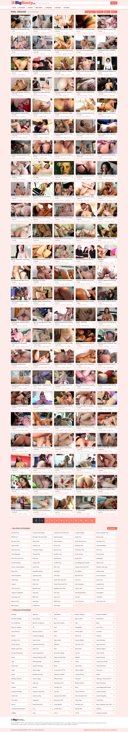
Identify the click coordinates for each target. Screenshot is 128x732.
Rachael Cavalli (25, 54)
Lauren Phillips (102, 33)
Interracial (67, 200)
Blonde (41, 116)
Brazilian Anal (58, 554)
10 (86, 520)
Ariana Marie (80, 200)
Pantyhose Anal (79, 550)
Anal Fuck (78, 580)
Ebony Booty (105, 618)
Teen (90, 74)
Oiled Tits (42, 614)
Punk (63, 627)
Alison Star (58, 367)
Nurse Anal (36, 541)
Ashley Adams (16, 116)
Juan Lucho (102, 54)
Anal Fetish (57, 571)
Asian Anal (99, 580)
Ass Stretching (20, 623)
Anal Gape (57, 575)
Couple (36, 242)
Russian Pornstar (42, 631)
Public (25, 514)
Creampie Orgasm (38, 550)
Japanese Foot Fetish (63, 696)
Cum (39, 451)
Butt (111, 74)
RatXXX (100, 52)
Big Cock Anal (15, 541)
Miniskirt (21, 304)
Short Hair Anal (15, 550)
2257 (108, 730)
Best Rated (39, 7)
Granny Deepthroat (42, 653)
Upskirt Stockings (42, 666)
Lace (42, 708)
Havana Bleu (88, 472)
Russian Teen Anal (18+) (82, 567)
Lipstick (20, 687)
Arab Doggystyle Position (105, 687)
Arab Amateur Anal (80, 541)
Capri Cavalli (24, 493)
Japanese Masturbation (20, 708)
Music (63, 666)
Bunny (20, 657)
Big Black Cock (20, 33)
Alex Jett (14, 242)
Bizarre (20, 636)
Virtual (84, 713)
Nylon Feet (42, 648)
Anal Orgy (35, 601)
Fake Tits (36, 284)
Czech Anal (57, 545)
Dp (108, 242)
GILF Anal (56, 592)
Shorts (100, 95)
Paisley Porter (59, 33)
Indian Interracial (105, 666)
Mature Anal (99, 562)
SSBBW (20, 713)
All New (30, 7)
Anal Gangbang (15, 554)
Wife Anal (35, 584)
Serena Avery (15, 179)
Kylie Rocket (59, 493)
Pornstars (58, 7)
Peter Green (80, 472)
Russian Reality (84, 640)
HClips (78, 31)
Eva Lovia (79, 158)
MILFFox (14, 198)
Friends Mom (84, 631)
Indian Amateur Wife (63, 657)
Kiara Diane (58, 54)
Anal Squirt (57, 605)
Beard (63, 631)
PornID (100, 31)
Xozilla (36, 31)
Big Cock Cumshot (63, 623)
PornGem (57, 135)
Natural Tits (90, 242)
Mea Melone (110, 367)
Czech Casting (42, 696)
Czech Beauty (63, 704)
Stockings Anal (15, 597)
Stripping (66, 33)
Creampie (90, 33)
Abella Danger (102, 430)
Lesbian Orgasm (80, 532)
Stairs (20, 670)
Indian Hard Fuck (42, 704)
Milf (27, 33)
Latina (105, 158)
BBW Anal (35, 597)
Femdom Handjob (20, 618)
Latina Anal (36, 567)
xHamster (58, 94)
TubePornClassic (60, 407)
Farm (63, 618)
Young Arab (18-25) (63, 670)
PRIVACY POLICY (96, 730)
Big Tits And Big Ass (42, 623)
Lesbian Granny (84, 674)
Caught (88, 514)
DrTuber (36, 177)
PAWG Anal (57, 601)
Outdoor (86, 95)
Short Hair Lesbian (63, 653)
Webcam (36, 54)
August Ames (102, 325)
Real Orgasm (15, 605)
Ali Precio (101, 451)
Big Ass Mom (84, 618)
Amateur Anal (36, 588)
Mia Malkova (80, 346)
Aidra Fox (79, 263)
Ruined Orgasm (58, 537)
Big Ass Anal (67, 137)
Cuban (63, 713)
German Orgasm (16, 562)
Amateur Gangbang (42, 636)
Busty (64, 367)
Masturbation (20, 95)
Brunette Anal (79, 575)
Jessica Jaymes (47, 472)
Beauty (85, 74)
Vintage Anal (36, 554)
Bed (46, 158)
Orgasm (101, 74)
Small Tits (79, 95)
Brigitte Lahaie (59, 179)
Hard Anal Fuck (100, 601)
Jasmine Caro (80, 388)
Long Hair (42, 54)
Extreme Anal (79, 554)
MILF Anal (57, 567)
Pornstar (67, 284)
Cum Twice (105, 627)
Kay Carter (80, 54)
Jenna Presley (59, 137)
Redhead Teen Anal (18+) (40, 537)
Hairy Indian (63, 640)
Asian (41, 137)
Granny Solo (84, 708)
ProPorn (57, 240)
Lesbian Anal (57, 562)
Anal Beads (99, 558)
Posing (45, 95)
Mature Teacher (84, 683)
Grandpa (105, 636)
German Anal (15, 545)
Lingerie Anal (100, 584)
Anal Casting (100, 554)
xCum (35, 156)
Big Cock (14, 221)
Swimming (63, 661)
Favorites (66, 7)
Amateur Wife (43, 367)
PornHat (57, 31)
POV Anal (35, 558)
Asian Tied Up (105, 653)
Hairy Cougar (42, 670)
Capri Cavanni (16, 493)
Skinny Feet (20, 666)
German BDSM (84, 670)
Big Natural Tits (59, 263)
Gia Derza (79, 367)
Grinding (105, 708)
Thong (78, 116)
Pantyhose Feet (63, 700)
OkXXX (13, 52)
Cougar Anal (36, 562)
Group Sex (15, 304)
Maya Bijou (101, 179)
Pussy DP (84, 678)
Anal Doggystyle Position (82, 562)
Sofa (90, 95)
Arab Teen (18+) (105, 644)
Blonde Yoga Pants (20, 648)
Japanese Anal (37, 575)
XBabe (78, 94)
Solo (47, 179)
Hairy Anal (57, 597)
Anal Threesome (101, 575)
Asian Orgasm (58, 541)
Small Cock (20, 696)
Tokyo (84, 661)
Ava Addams (102, 200)
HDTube (14, 114)
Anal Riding (78, 571)
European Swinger (20, 691)
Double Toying (20, 644)
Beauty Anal (99, 537)
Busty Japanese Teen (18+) (105, 704)
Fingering (43, 33)
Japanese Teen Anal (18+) (61, 532)
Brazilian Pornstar (42, 674)
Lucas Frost (87, 137)
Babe (60, 95)
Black (105, 623)
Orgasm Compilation (17, 592)
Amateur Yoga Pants (42, 691)
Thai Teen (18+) (84, 644)
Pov (17, 472)
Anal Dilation (99, 592)
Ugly (20, 661)
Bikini (13, 95)
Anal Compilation (16, 575)
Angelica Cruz (109, 284)
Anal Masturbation (80, 592)
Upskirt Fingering (105, 696)
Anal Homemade (101, 545)
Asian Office (84, 666)
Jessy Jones (110, 430)
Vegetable (42, 700)
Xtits (13, 31)
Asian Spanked (42, 661)
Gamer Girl (84, 636)
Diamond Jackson (38, 409)
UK (42, 627)
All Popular (22, 7)
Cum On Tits (27, 200)
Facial (112, 242)
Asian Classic (42, 640)
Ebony (85, 304)
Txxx (78, 324)
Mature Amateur (84, 614)
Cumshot (42, 284)
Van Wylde (86, 158)
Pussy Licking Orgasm (17, 567)
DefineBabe (15, 386)
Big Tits (112, 54)
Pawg (13, 33)
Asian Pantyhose (105, 683)
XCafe (78, 73)
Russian (57, 74)
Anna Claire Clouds (89, 54)
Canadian (105, 631)
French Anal (99, 588)
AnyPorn (36, 52)
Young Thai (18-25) (105, 661)
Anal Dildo (99, 597)
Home (14, 7)
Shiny (84, 687)
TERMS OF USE (87, 730)
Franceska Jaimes (89, 346)
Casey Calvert (16, 54)
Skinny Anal (78, 588)
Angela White (37, 304)
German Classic (63, 678)
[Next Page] (91, 520)
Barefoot (84, 657)
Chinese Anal (100, 571)
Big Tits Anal (57, 550)
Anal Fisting (14, 580)
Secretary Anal (100, 541)
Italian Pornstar (105, 657)
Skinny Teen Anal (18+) (60, 584)
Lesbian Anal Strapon (39, 532)
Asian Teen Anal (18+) (60, 580)
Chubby (36, 74)
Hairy (82, 451)
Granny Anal (57, 558)
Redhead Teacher (20, 678)
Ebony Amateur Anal (102, 532)
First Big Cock (84, 704)
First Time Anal (79, 601)
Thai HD (84, 653)
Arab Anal (35, 592)
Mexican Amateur (20, 627)
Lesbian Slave (63, 708)
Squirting (106, 74)
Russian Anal (15, 532)
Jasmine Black (102, 242)
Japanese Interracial (42, 644)
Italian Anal (78, 537)
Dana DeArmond (38, 95)
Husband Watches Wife (42, 657)
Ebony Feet (84, 648)
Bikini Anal (14, 571)
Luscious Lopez (102, 116)
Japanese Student (63, 674)
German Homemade (20, 653)
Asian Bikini (63, 614)
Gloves (20, 704)
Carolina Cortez (59, 200)
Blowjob (65, 54)
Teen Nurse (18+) (63, 683)
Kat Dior (58, 158)
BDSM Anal (14, 537)
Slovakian (63, 644)
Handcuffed (84, 627)
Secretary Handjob (105, 713)
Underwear (46, 200)
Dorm (63, 636)
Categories (48, 7)
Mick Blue (79, 493)
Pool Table (20, 700)
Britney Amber (37, 472)
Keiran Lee (64, 221)
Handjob (87, 200)
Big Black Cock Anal (59, 588)
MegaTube (15, 135)
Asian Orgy (84, 700)
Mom (40, 346)
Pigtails (63, 74)
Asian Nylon (105, 700)
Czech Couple (42, 678)
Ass (17, 137)
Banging (20, 614)
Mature (41, 158)
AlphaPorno (37, 345)
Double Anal (36, 605)
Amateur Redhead (105, 614)
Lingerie (68, 74)
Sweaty (42, 687)
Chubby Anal (36, 545)
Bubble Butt (37, 33)
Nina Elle (58, 221)
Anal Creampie (63, 242)
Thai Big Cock (63, 687)
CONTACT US (113, 730)
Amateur (79, 33)
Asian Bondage (105, 640)
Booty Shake (42, 618)
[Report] (29, 31)
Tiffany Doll (80, 409)
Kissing (85, 263)
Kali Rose (58, 388)
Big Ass (85, 33)
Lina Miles (79, 74)
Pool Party (105, 670)
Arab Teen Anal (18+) (17, 558)
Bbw (13, 346)
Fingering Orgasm (38, 571)
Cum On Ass (68, 430)
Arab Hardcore (20, 631)
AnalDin (57, 177)
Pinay (20, 683)
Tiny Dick (63, 691)
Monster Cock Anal (101, 567)
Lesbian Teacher (105, 691)
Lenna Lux (101, 284)
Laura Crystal (102, 367)
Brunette (71, 54)
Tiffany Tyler (80, 430)
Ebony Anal (36, 580)
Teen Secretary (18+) (84, 696)
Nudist (105, 674)
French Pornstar (84, 691)
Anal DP (77, 597)
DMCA (104, 730)
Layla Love (21, 242)
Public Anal (78, 558)
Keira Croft (80, 137)
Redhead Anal (79, 545)
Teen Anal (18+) (15, 588)
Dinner (20, 674)
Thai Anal (99, 550)
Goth (63, 648)
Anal (107, 54)
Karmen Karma (81, 514)
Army (42, 713)
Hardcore (66, 95)
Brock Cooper (111, 33)
